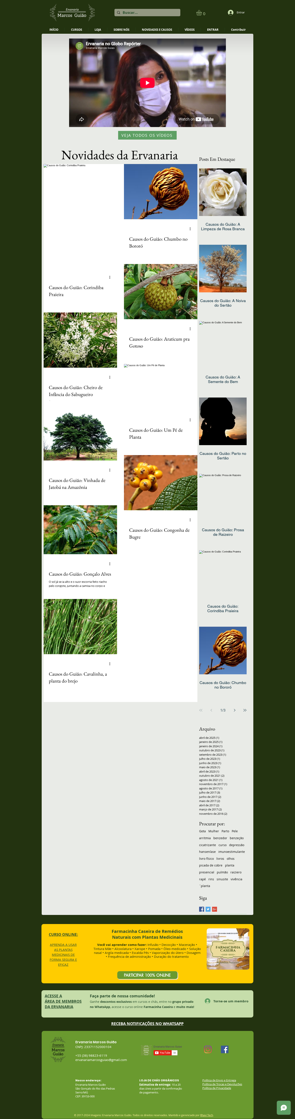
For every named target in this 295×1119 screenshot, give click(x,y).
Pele (235, 831)
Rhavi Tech (206, 1115)
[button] (202, 12)
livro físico (206, 859)
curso (223, 845)
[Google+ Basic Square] (214, 909)
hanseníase (207, 852)
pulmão (222, 872)
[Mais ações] (111, 277)
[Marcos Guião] (208, 1049)
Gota (202, 831)
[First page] (201, 710)
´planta (204, 886)
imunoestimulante (231, 852)
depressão (236, 845)
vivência (236, 879)
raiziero (235, 872)
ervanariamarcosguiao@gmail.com (101, 1060)
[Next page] (234, 710)
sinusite (222, 879)
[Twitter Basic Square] (208, 909)
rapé (202, 879)
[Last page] (245, 710)
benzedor (220, 838)
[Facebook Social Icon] (224, 1049)
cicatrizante (207, 845)
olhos (231, 859)
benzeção (237, 838)
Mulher (213, 831)
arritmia (205, 838)
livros (220, 859)
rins (211, 879)
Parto (225, 831)
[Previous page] (211, 710)
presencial (206, 872)
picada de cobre (210, 865)
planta (229, 865)
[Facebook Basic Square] (201, 909)
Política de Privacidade (216, 1088)
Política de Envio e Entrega (219, 1080)
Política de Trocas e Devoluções (222, 1084)
